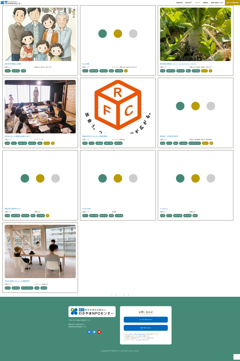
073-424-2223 (141, 334)
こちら (139, 340)
